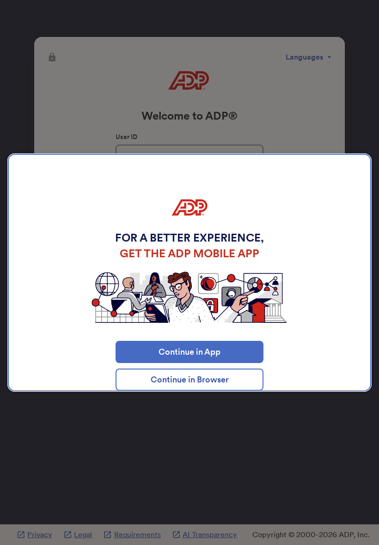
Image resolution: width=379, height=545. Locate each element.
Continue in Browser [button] (190, 379)
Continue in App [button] (189, 352)
